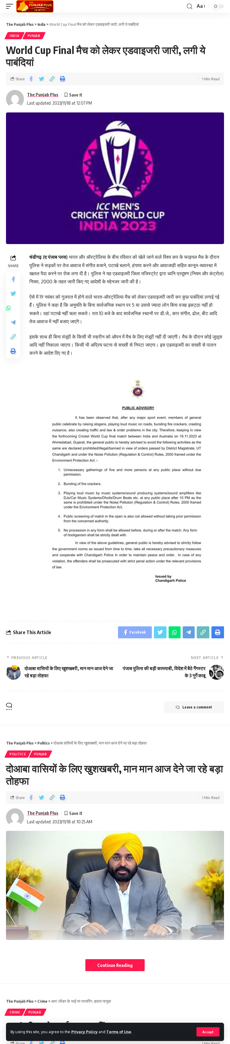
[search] (189, 6)
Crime (15, 1012)
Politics (18, 754)
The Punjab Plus (42, 94)
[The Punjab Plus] (35, 6)
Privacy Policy (84, 1031)
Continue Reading (115, 965)
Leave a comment (197, 707)
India (14, 35)
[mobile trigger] (11, 6)
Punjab (34, 35)
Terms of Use (118, 1031)
